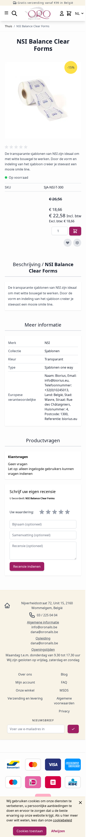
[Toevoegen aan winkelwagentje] (75, 231)
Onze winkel (25, 690)
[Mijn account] (61, 13)
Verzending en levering (25, 698)
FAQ (64, 682)
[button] (17, 147)
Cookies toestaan (30, 831)
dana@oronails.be (44, 632)
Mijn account (25, 682)
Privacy (64, 711)
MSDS (64, 690)
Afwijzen (58, 831)
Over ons (25, 674)
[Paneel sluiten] (80, 802)
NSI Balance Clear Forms (32, 26)
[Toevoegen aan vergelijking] (77, 243)
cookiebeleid (62, 820)
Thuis (8, 26)
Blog (64, 674)
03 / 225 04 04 (47, 615)
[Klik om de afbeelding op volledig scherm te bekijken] (43, 100)
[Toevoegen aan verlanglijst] (68, 243)
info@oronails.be (44, 627)
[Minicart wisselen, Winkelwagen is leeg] (69, 13)
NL (77, 13)
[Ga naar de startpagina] (37, 13)
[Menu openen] (6, 13)
